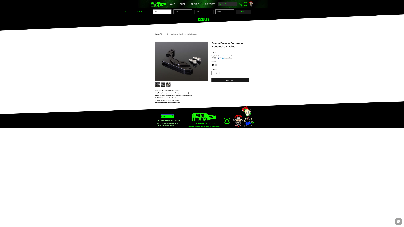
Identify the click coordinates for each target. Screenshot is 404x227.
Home (157, 34)
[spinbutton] (216, 73)
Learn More (228, 58)
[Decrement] (213, 73)
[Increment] (219, 73)
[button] (240, 4)
